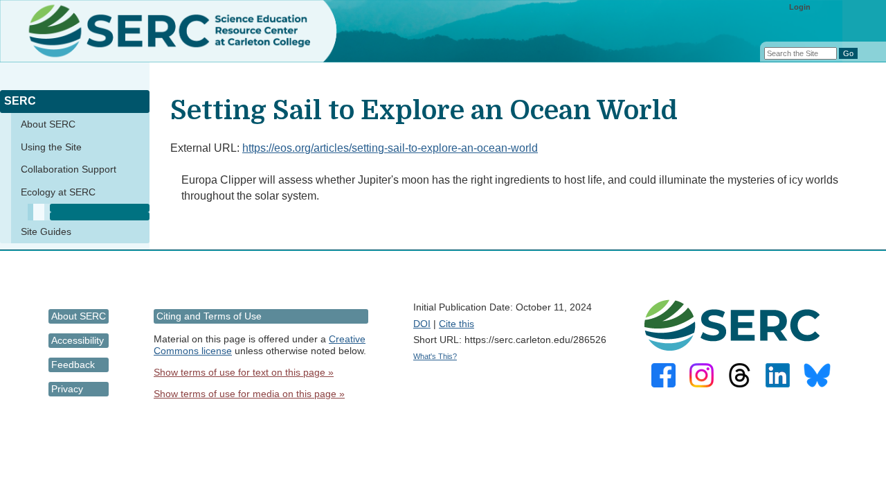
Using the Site (51, 146)
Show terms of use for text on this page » (244, 372)
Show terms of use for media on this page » (249, 393)
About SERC (48, 124)
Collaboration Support (68, 169)
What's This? (435, 356)
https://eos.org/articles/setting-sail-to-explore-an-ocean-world (390, 148)
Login (800, 7)
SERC (20, 101)
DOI (422, 323)
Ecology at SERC (58, 192)
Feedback (73, 364)
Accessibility (77, 340)
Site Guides (46, 231)
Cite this (456, 323)
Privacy (67, 388)
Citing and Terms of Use (209, 316)
